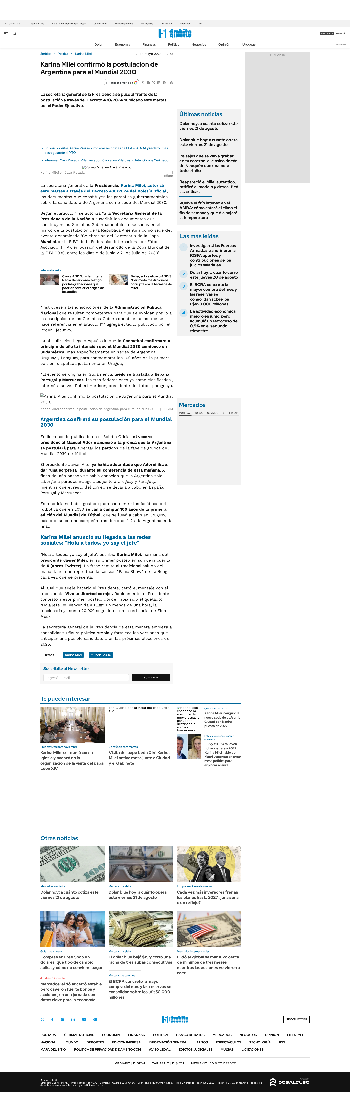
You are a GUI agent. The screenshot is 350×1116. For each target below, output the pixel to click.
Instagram (62, 1019)
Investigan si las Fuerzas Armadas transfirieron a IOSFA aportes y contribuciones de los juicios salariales (213, 255)
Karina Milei (83, 53)
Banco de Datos (190, 1035)
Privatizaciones (124, 23)
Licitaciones (253, 1049)
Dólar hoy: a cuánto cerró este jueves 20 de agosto (214, 275)
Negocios (199, 44)
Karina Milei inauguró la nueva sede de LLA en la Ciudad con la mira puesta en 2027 (222, 719)
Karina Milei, (133, 185)
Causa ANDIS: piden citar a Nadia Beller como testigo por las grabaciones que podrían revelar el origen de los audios (83, 284)
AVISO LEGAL (160, 1049)
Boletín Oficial (152, 191)
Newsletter (340, 44)
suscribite (327, 33)
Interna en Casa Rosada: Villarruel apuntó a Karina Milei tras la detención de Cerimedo (106, 160)
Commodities (216, 412)
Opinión (224, 44)
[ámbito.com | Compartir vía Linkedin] (158, 82)
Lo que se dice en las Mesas (69, 23)
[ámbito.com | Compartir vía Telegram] (164, 82)
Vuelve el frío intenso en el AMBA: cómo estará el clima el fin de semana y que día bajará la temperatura (208, 210)
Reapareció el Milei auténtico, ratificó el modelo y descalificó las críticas (208, 186)
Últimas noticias (79, 1035)
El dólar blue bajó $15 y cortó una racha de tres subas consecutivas (140, 959)
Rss (282, 1042)
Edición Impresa (126, 1042)
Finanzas (149, 44)
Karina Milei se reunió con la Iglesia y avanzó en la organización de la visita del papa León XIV (72, 760)
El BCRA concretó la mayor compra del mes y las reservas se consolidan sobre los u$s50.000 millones (213, 294)
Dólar (98, 44)
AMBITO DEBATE (213, 1063)
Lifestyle (295, 1035)
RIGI (201, 23)
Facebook (52, 1019)
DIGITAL (130, 1063)
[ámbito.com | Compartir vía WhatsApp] (143, 82)
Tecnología (260, 1042)
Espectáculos (228, 1042)
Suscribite (151, 677)
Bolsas (199, 412)
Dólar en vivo (36, 23)
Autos (202, 1042)
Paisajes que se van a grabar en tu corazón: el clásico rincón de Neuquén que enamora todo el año (208, 163)
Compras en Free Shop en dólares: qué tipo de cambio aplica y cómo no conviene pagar (71, 962)
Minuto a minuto (54, 978)
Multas (227, 1049)
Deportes (95, 1042)
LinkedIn (73, 1019)
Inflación (166, 23)
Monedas (185, 412)
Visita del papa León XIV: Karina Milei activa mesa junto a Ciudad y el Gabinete (139, 758)
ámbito (45, 53)
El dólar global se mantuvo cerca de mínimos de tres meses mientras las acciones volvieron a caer (208, 964)
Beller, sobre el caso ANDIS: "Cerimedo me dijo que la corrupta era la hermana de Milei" (151, 282)
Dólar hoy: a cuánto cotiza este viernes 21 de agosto (208, 126)
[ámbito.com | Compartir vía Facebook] (148, 82)
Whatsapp (95, 1019)
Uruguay (249, 44)
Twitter (42, 1019)
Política (173, 44)
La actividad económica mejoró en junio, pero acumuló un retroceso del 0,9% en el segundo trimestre (214, 321)
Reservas (185, 23)
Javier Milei (100, 23)
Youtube (84, 1019)
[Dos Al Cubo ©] (290, 1082)
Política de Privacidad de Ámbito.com (107, 1049)
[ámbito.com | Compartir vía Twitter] (153, 82)
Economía (122, 44)
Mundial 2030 (101, 655)
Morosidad (147, 23)
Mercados (222, 1035)
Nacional (49, 1042)
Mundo (72, 1042)
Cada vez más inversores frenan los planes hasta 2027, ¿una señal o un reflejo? (208, 897)
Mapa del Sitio (53, 1049)
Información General (168, 1042)
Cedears (233, 412)
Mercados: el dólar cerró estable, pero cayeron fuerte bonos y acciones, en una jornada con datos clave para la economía (71, 991)
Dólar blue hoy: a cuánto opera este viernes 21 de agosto (208, 142)
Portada (48, 1035)
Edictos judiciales (195, 1049)
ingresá (340, 33)
